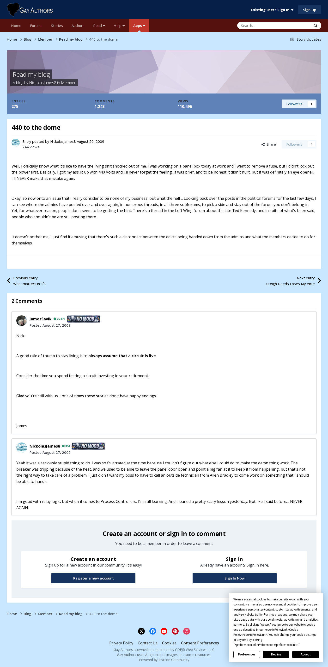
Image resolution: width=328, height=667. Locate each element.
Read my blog (31, 74)
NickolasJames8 (42, 82)
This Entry (297, 25)
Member (68, 82)
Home (16, 25)
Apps (138, 25)
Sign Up (309, 9)
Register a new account (93, 578)
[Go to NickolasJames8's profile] (16, 143)
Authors (78, 25)
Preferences (246, 654)
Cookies (169, 643)
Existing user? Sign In (271, 9)
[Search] (315, 25)
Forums (36, 25)
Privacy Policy (121, 643)
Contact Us (148, 643)
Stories (57, 25)
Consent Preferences (200, 643)
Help (118, 25)
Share (270, 144)
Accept (306, 654)
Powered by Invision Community (164, 659)
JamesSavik (41, 319)
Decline (276, 654)
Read (98, 25)
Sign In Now (235, 578)
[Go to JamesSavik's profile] (21, 320)
